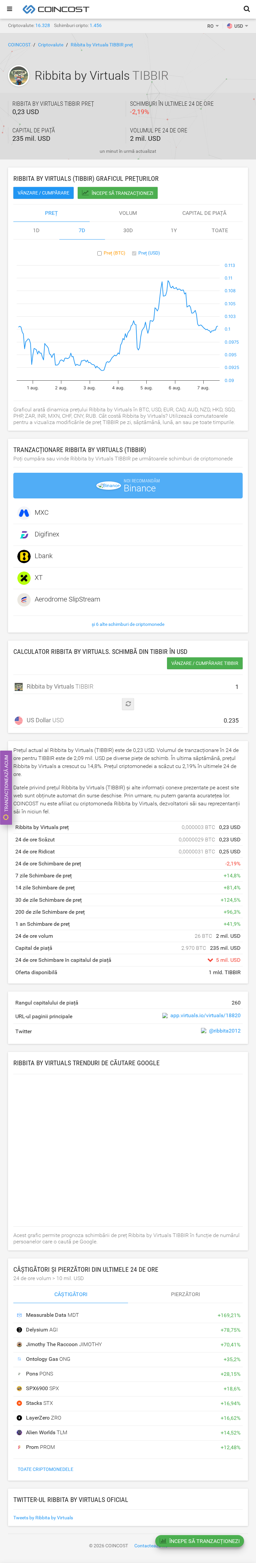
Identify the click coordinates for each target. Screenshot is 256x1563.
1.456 (96, 25)
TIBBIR (58, 686)
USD (45, 720)
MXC (42, 512)
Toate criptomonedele (45, 1469)
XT (39, 577)
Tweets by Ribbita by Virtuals (43, 1517)
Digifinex (47, 534)
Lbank (44, 556)
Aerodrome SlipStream (67, 599)
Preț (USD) (149, 253)
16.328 (42, 25)
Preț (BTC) (114, 253)
